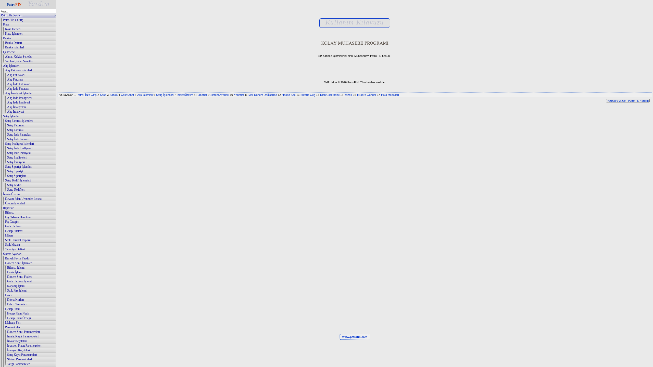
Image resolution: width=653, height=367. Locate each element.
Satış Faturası (15, 130)
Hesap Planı (12, 309)
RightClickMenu (330, 94)
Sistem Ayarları (12, 254)
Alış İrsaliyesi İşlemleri (19, 93)
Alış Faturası (15, 79)
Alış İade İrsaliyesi (18, 102)
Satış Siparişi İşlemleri (18, 166)
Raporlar (8, 208)
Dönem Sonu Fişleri (19, 277)
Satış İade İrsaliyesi (19, 153)
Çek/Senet (9, 52)
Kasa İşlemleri (13, 33)
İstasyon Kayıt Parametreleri (24, 345)
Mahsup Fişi (12, 322)
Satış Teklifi (14, 185)
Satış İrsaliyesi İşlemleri (19, 144)
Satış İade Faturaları (19, 134)
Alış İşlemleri (11, 66)
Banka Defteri (13, 43)
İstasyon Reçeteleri (18, 350)
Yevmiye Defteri (15, 249)
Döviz (8, 295)
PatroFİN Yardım (11, 15)
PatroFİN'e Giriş (13, 20)
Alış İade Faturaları (18, 84)
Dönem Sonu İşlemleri (18, 263)
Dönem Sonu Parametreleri (23, 332)
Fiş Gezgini (12, 222)
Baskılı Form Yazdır (17, 258)
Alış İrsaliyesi (15, 111)
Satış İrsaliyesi (16, 162)
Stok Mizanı (12, 244)
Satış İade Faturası (18, 139)
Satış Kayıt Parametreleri (22, 355)
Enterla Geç (307, 94)
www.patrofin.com (354, 336)
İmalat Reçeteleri (17, 341)
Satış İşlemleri (11, 116)
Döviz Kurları (15, 300)
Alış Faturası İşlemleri (18, 70)
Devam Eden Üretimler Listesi (23, 199)
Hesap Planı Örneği (19, 318)
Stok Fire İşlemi (17, 290)
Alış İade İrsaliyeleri (19, 98)
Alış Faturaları (15, 75)
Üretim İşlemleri (15, 203)
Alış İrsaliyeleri (16, 107)
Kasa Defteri (12, 29)
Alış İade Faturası (18, 88)
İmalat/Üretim (11, 194)
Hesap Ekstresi (14, 231)
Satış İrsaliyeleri (17, 157)
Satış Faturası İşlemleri (19, 121)
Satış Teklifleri (15, 189)
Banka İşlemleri (14, 47)
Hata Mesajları (390, 94)
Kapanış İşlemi (16, 286)
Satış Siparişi (15, 171)
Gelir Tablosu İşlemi (19, 281)
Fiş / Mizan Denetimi (18, 217)
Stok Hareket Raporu (18, 240)
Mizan (9, 235)
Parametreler (12, 327)
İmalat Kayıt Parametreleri (23, 336)
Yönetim (239, 94)
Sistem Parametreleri (19, 359)
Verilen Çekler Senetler (19, 61)
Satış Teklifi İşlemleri (18, 180)
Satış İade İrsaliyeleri (19, 148)
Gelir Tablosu (13, 226)
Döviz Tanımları (17, 304)
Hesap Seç (289, 94)
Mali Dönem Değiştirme (262, 94)
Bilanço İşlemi (15, 267)
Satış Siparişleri (16, 176)
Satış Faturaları (16, 125)
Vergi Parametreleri (18, 364)
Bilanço (9, 212)
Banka (7, 38)
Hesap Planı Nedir (18, 313)
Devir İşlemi (14, 272)
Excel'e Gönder (366, 94)
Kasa (6, 24)
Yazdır (348, 94)
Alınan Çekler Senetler (18, 56)
